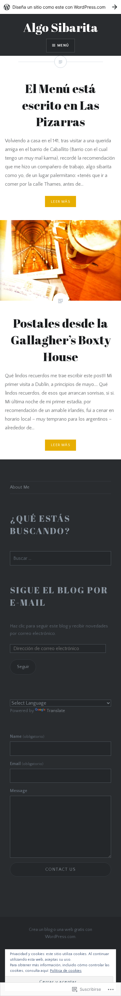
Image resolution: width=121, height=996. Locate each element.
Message (18, 790)
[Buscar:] (60, 558)
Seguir (23, 666)
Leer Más (60, 445)
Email (26, 763)
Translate (56, 710)
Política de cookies (66, 971)
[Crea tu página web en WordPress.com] (60, 7)
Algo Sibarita (60, 27)
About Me (19, 487)
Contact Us (60, 869)
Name (27, 736)
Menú (63, 45)
